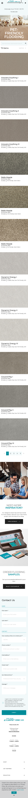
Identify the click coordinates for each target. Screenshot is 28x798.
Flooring (12, 17)
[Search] (25, 43)
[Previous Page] (4, 453)
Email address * (6, 655)
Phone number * (6, 645)
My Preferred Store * (7, 675)
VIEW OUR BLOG (12, 521)
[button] (19, 3)
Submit (14, 712)
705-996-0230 (14, 12)
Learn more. (20, 790)
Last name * (5, 620)
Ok (14, 792)
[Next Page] (23, 453)
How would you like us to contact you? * (12, 635)
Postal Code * (5, 665)
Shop (5, 762)
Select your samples (12, 586)
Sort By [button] (21, 48)
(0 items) (25, 2)
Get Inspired (7, 768)
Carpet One (4, 17)
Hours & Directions (14, 731)
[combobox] (12, 43)
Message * (4, 684)
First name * (5, 610)
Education (6, 775)
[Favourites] (22, 3)
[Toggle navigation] (2, 3)
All (17, 17)
